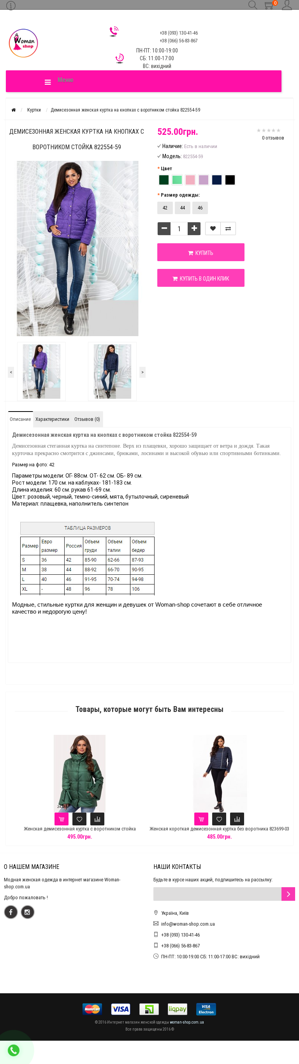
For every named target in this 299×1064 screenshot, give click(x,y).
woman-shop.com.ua (187, 1022)
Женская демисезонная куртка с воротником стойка (80, 829)
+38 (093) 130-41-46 (180, 935)
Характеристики (52, 419)
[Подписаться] (288, 894)
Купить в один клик (203, 279)
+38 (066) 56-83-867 (180, 946)
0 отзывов (273, 138)
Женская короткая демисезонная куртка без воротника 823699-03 (219, 829)
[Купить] (62, 819)
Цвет (166, 168)
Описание (20, 419)
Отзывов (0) (87, 419)
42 (165, 208)
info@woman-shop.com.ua (188, 924)
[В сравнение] (228, 228)
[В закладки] (213, 228)
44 (182, 208)
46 (200, 208)
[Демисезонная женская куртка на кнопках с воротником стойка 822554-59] (41, 371)
